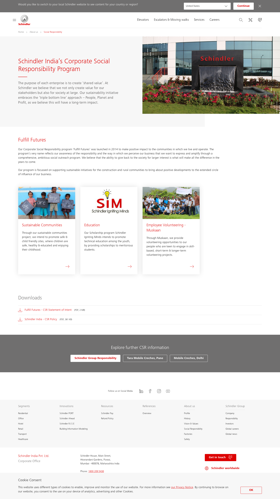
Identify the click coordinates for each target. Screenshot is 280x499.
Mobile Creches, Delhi (189, 358)
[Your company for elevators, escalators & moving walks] (24, 20)
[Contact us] (260, 20)
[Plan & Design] (250, 20)
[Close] (260, 6)
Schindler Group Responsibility (95, 358)
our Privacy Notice (182, 487)
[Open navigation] (14, 20)
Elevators (143, 20)
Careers (214, 20)
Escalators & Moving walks (171, 20)
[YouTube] (168, 391)
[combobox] (207, 6)
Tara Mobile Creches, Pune (145, 358)
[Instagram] (159, 391)
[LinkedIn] (141, 391)
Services (199, 20)
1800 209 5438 (96, 471)
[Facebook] (150, 391)
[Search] (241, 20)
